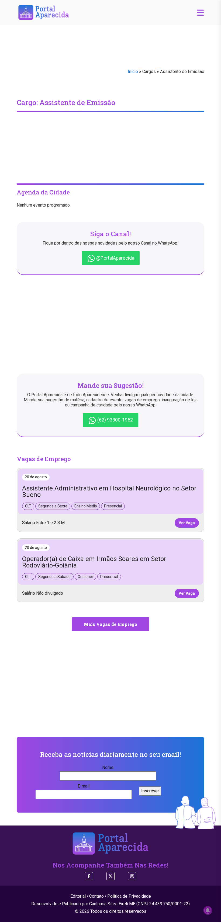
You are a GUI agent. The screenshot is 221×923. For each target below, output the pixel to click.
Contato (96, 896)
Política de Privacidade (129, 896)
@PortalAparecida (114, 258)
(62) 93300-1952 (114, 420)
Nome (107, 767)
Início (133, 71)
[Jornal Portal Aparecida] (44, 12)
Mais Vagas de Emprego (110, 624)
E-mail (83, 786)
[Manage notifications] (207, 910)
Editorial (78, 896)
